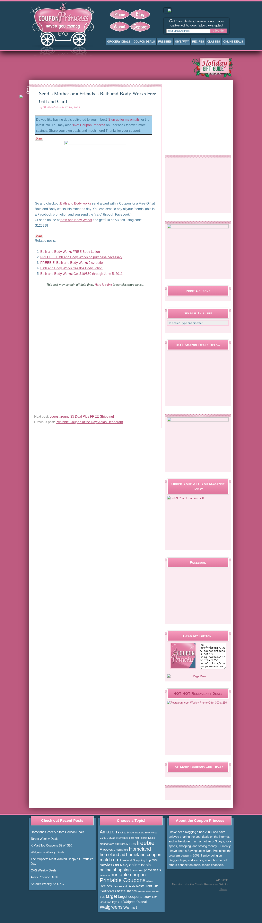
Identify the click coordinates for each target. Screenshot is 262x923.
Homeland (140, 849)
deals (144, 837)
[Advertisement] (107, 67)
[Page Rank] (198, 676)
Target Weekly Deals (44, 838)
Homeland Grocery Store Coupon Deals (57, 832)
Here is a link (104, 285)
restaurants (127, 891)
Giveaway (182, 41)
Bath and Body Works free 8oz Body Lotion (71, 268)
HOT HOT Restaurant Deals (198, 694)
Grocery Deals (118, 41)
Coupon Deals (144, 41)
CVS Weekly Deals (43, 870)
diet (117, 843)
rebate (149, 881)
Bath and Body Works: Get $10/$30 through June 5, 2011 (81, 273)
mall (155, 860)
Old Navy (120, 865)
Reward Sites (144, 891)
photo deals (152, 870)
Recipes (198, 41)
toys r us (117, 902)
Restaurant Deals (124, 886)
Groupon (118, 850)
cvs (103, 837)
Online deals (233, 41)
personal (137, 870)
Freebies (165, 41)
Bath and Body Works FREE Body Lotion (70, 251)
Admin (222, 879)
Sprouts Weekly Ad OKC (47, 884)
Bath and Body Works (76, 220)
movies (106, 865)
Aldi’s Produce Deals (45, 877)
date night (134, 837)
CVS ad (111, 837)
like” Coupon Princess (89, 125)
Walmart (130, 907)
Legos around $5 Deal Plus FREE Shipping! (82, 416)
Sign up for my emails (124, 119)
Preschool (105, 875)
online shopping (115, 869)
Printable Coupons (123, 880)
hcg (125, 849)
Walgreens (111, 907)
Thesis (223, 889)
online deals (140, 865)
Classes (213, 41)
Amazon (108, 831)
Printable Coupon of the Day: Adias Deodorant (89, 422)
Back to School (126, 832)
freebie (146, 842)
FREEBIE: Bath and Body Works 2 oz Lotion (72, 262)
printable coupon (128, 874)
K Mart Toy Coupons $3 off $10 (51, 845)
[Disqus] (95, 359)
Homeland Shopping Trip (135, 860)
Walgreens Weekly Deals (47, 852)
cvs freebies (122, 838)
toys (109, 902)
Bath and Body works (75, 203)
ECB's (132, 844)
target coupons (130, 897)
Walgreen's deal (135, 902)
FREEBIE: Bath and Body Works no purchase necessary (81, 257)
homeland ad (112, 854)
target (111, 896)
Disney (124, 844)
